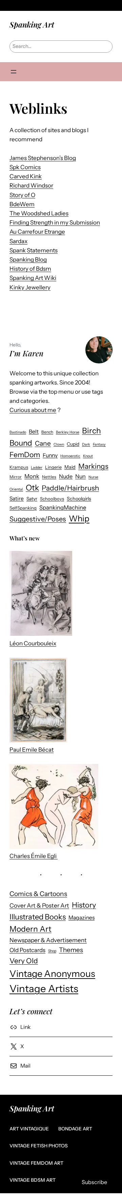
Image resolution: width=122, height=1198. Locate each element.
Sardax (18, 241)
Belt (34, 431)
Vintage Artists (43, 989)
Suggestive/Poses (37, 519)
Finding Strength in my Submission (54, 222)
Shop (52, 951)
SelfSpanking (23, 508)
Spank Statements (33, 250)
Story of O (22, 195)
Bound (20, 443)
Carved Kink (25, 176)
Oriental (16, 489)
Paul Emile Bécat (31, 749)
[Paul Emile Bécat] (38, 701)
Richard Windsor (31, 185)
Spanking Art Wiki (32, 277)
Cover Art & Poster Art (39, 905)
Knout (88, 456)
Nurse (93, 477)
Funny (50, 455)
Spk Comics (25, 167)
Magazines (81, 917)
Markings (93, 466)
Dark (86, 444)
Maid (70, 467)
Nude (66, 476)
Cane (43, 443)
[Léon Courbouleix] (40, 595)
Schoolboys (52, 498)
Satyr (31, 498)
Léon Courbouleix (32, 643)
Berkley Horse (67, 432)
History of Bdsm (30, 268)
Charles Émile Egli (33, 856)
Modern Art (30, 929)
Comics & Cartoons (38, 894)
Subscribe (94, 1182)
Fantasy (99, 444)
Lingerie (53, 467)
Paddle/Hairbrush (70, 488)
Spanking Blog (28, 259)
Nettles (49, 476)
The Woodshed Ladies (38, 213)
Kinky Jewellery (29, 287)
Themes (71, 950)
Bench (47, 431)
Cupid (73, 444)
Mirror (15, 476)
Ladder (36, 467)
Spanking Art (31, 24)
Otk (32, 488)
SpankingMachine (62, 507)
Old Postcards (27, 950)
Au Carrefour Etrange (37, 231)
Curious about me (32, 410)
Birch (91, 430)
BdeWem (22, 204)
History (84, 904)
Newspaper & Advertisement (48, 940)
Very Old (23, 960)
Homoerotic (70, 456)
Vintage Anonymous (52, 973)
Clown (59, 444)
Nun (80, 476)
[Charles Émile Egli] (53, 808)
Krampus (18, 467)
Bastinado (17, 432)
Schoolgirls (79, 499)
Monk (31, 476)
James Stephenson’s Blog (42, 158)
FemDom (24, 454)
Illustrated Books (37, 917)
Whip (79, 518)
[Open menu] (13, 72)
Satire (16, 498)
